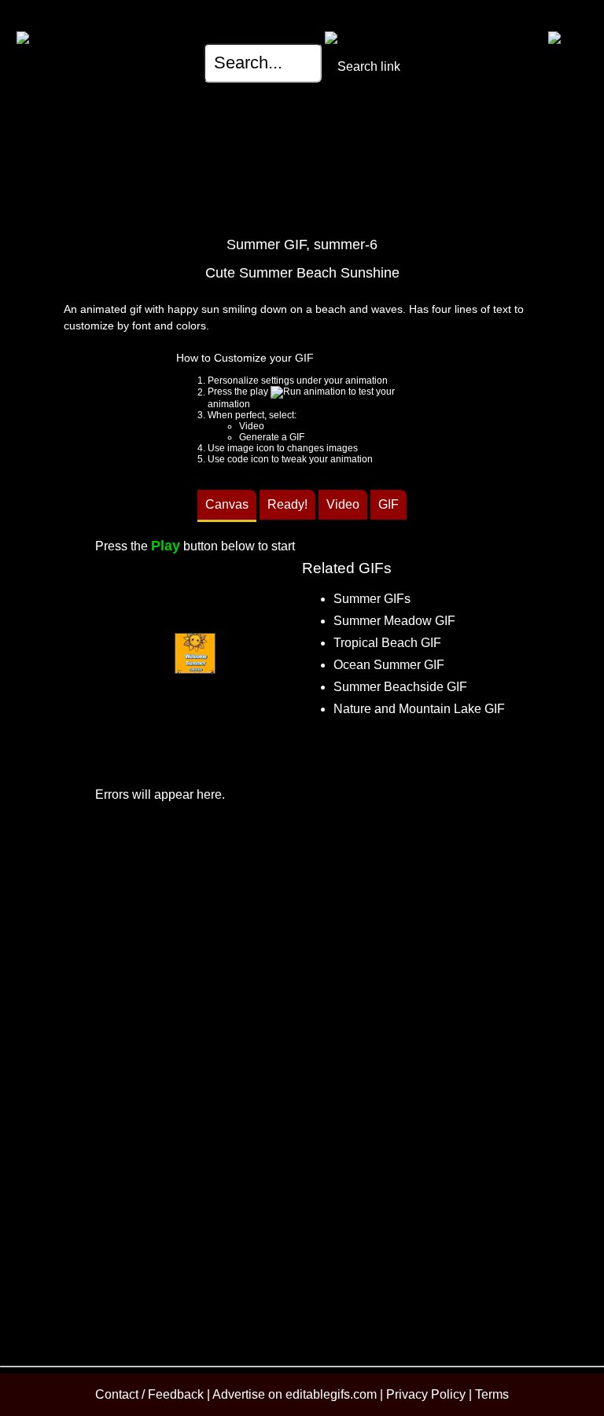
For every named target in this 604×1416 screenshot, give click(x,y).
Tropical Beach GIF (387, 642)
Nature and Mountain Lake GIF (419, 708)
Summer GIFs (372, 598)
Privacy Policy (426, 1394)
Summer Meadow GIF (394, 620)
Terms (492, 1394)
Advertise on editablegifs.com (296, 1394)
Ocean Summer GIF (388, 664)
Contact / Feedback (149, 1394)
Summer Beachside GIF (400, 686)
